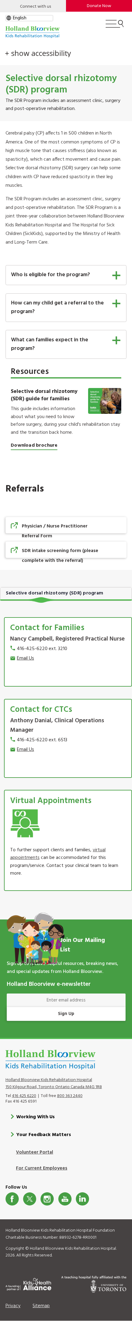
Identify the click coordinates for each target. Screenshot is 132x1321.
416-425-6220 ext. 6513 (42, 740)
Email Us (25, 658)
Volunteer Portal (34, 1152)
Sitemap (41, 1306)
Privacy (13, 1306)
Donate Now (99, 6)
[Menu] (115, 26)
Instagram (47, 1198)
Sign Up (66, 1013)
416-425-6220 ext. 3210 (42, 649)
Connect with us (35, 6)
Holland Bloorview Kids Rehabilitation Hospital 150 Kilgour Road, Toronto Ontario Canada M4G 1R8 (54, 1083)
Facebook (12, 1198)
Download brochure (34, 445)
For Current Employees (41, 1168)
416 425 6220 (24, 1096)
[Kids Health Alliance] (28, 1283)
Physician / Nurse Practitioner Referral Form (54, 531)
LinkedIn (82, 1198)
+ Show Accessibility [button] (38, 53)
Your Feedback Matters (43, 1135)
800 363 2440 (70, 1096)
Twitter (29, 1198)
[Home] (33, 32)
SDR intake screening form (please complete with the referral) (60, 556)
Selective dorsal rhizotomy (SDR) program (54, 593)
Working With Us (35, 1117)
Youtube (65, 1198)
